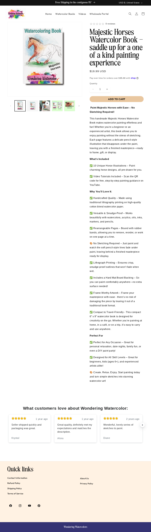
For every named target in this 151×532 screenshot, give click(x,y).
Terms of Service (15, 493)
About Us (84, 478)
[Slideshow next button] (142, 425)
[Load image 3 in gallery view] (57, 105)
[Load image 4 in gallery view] (69, 105)
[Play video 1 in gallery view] (44, 105)
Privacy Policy (86, 483)
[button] (130, 14)
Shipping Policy (14, 488)
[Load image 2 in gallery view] (32, 105)
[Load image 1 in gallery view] (20, 105)
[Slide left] (10, 106)
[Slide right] (79, 106)
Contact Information (17, 478)
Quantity (93, 83)
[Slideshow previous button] (8, 425)
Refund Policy (13, 483)
